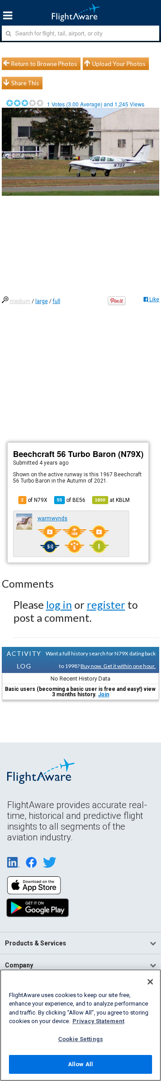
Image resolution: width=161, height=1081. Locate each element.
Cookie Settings (80, 1039)
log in (59, 604)
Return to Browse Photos (44, 63)
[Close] (150, 982)
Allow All (80, 1064)
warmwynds (53, 518)
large (41, 301)
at (112, 500)
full (56, 301)
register (106, 604)
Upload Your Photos (118, 63)
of (71, 500)
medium (20, 301)
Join (103, 694)
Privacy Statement (98, 1021)
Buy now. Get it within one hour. (118, 666)
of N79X (34, 500)
